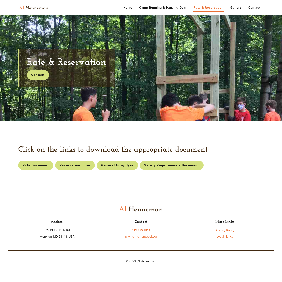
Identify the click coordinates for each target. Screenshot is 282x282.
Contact (254, 7)
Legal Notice (224, 236)
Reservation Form (75, 165)
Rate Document (36, 165)
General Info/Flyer (117, 165)
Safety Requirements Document (171, 165)
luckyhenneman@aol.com (141, 236)
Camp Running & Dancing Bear (163, 7)
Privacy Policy (224, 230)
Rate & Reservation (208, 7)
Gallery (236, 7)
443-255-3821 (141, 230)
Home (127, 7)
